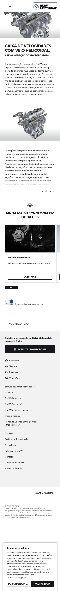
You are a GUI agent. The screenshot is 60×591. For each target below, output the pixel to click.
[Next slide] (16, 287)
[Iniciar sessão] (10, 6)
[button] (4, 7)
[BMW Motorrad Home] (45, 6)
